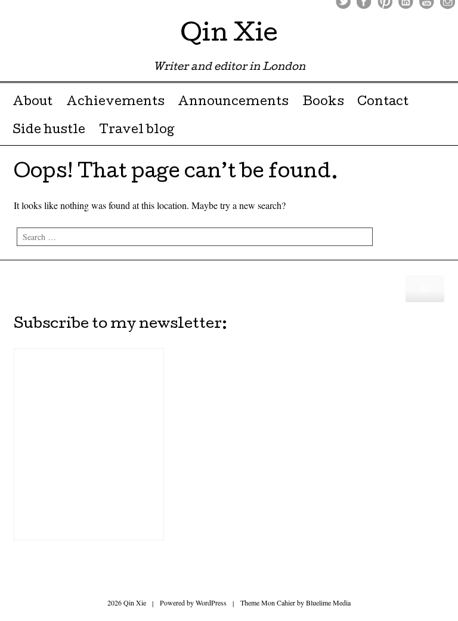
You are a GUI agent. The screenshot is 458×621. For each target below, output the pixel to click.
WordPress (211, 602)
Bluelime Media (328, 602)
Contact (383, 103)
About (32, 103)
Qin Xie (229, 35)
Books (323, 103)
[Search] (425, 288)
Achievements (115, 103)
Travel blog (136, 131)
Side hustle (49, 131)
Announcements (233, 103)
